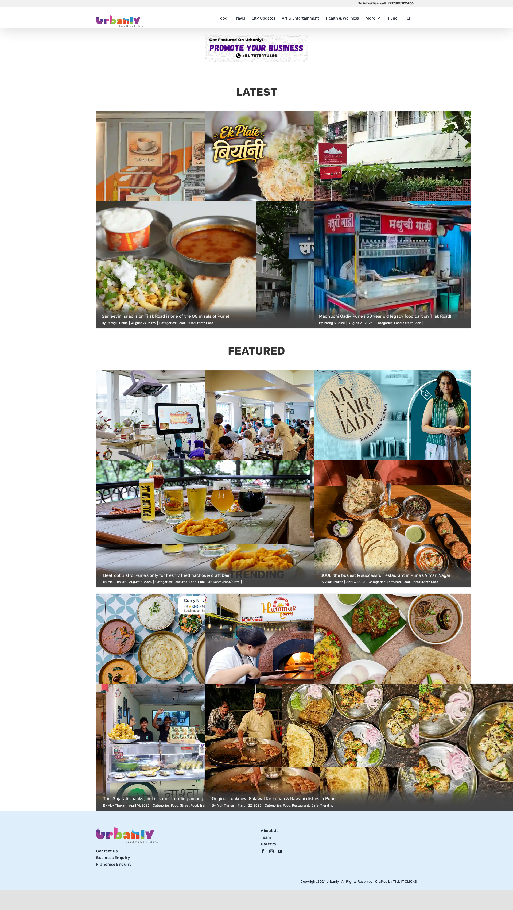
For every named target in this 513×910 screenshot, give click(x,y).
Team (266, 837)
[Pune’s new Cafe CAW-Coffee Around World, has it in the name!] (175, 174)
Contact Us (107, 851)
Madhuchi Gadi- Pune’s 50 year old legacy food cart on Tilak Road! (385, 316)
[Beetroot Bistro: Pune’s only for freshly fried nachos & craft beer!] (256, 523)
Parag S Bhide (117, 323)
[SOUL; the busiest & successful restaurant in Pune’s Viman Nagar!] (392, 523)
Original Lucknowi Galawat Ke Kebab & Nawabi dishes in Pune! (274, 798)
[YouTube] (280, 851)
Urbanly (333, 882)
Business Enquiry (113, 857)
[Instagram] (271, 851)
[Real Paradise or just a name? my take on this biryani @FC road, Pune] (283, 174)
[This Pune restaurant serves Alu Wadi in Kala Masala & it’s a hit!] (392, 657)
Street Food (412, 323)
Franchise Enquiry (114, 864)
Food (181, 323)
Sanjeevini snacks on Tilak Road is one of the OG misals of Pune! (165, 316)
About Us (269, 830)
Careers (268, 844)
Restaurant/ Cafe (199, 323)
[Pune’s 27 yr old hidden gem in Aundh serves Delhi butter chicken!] (392, 174)
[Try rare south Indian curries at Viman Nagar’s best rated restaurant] (175, 657)
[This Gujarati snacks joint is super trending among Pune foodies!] (175, 747)
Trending (326, 805)
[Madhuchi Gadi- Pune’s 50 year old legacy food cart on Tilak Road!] (392, 264)
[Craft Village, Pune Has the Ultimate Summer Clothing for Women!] (392, 433)
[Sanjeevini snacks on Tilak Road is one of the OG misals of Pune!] (256, 264)
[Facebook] (263, 851)
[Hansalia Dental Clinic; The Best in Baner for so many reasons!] (175, 433)
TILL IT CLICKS (405, 882)
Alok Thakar (117, 805)
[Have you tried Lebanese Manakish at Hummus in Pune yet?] (283, 657)
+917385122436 (400, 3)
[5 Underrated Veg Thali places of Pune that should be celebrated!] (283, 433)
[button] (408, 18)
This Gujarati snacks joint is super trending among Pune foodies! (167, 798)
